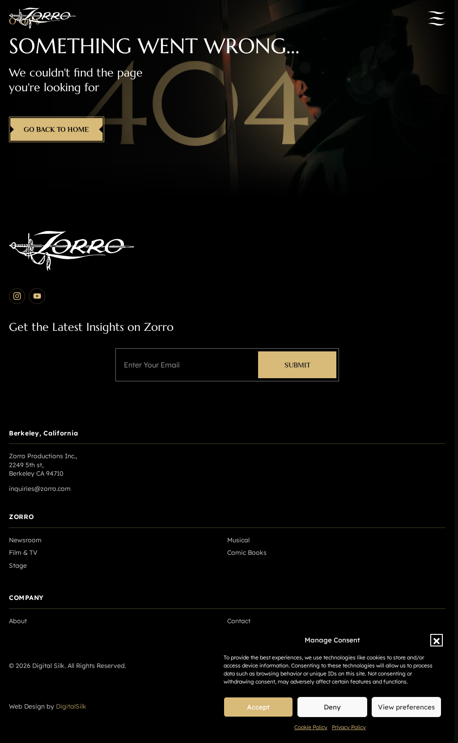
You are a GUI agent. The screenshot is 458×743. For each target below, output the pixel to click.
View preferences (406, 707)
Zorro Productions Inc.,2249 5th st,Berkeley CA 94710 (43, 464)
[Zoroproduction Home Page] (42, 18)
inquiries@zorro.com (40, 489)
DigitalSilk (71, 706)
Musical (238, 540)
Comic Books (247, 553)
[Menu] (436, 18)
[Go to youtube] (37, 296)
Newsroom (25, 540)
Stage (18, 565)
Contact (238, 621)
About (18, 621)
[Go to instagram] (17, 296)
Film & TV (23, 553)
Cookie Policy (310, 727)
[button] (436, 640)
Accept (258, 707)
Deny (332, 707)
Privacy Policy (349, 727)
